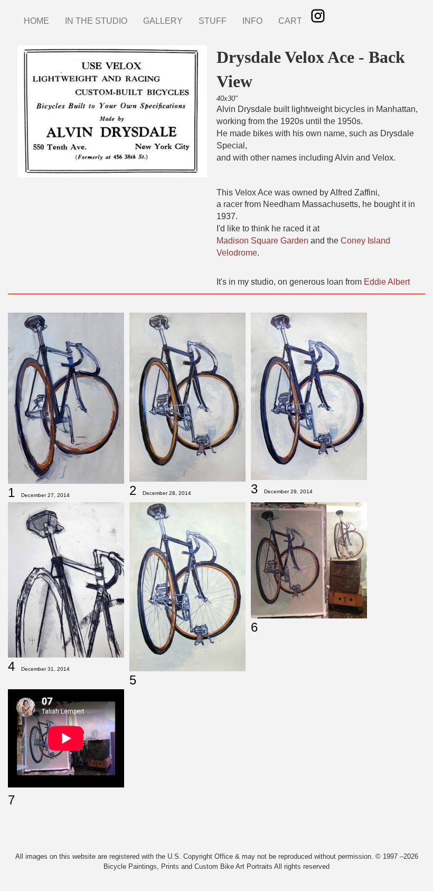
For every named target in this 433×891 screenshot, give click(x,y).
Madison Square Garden (262, 240)
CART (290, 20)
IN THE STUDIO (96, 20)
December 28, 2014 (167, 493)
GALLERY (163, 20)
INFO (252, 20)
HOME (36, 20)
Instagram (318, 16)
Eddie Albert (387, 281)
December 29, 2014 (288, 491)
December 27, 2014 (45, 495)
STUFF (213, 20)
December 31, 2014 (45, 669)
